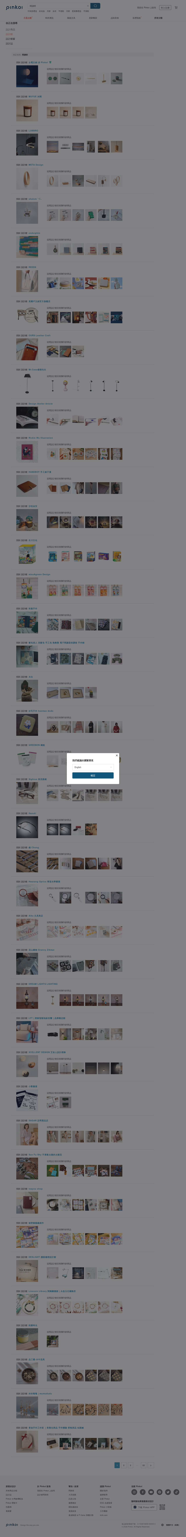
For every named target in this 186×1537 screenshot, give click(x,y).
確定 (93, 775)
